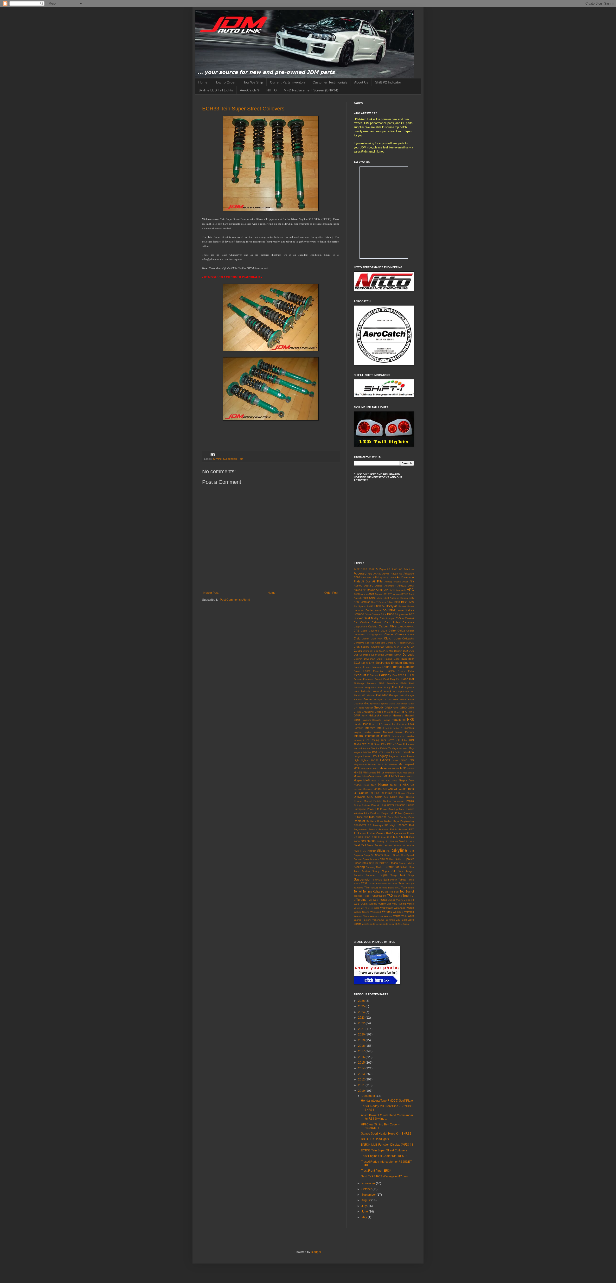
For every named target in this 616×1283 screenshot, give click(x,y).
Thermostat (371, 887)
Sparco (388, 855)
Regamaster (360, 829)
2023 (362, 1017)
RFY (411, 829)
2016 (362, 1057)
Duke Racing (384, 658)
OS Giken (390, 796)
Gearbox (358, 703)
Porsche (400, 805)
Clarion (365, 638)
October (366, 1189)
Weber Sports (361, 912)
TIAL (397, 887)
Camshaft (408, 622)
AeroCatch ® (249, 90)
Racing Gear (407, 817)
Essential (378, 671)
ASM (371, 594)
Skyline (217, 458)
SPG (382, 859)
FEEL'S (409, 675)
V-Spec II (409, 900)
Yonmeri (390, 920)
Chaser (389, 634)
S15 (363, 841)
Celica (401, 630)
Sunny (375, 871)
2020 (362, 1034)
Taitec (410, 879)
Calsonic (377, 622)
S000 (357, 841)
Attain (396, 594)
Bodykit (391, 606)
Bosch (378, 610)
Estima (391, 671)
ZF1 (400, 924)
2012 (362, 1079)
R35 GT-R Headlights (375, 1139)
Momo (357, 776)
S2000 (371, 841)
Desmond (364, 654)
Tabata (402, 879)
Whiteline (398, 912)
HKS (410, 719)
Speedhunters (371, 859)
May (364, 1217)
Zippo (406, 924)
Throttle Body (386, 887)
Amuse (358, 589)
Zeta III (393, 924)
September (369, 1194)
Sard (401, 841)
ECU (357, 662)
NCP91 (358, 785)
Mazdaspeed (406, 764)
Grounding (368, 711)
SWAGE (377, 879)
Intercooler (372, 736)
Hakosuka (375, 715)
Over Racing (406, 797)
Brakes (409, 610)
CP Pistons (400, 642)
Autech (358, 598)
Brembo (359, 614)
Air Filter (377, 581)
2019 (362, 1040)
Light (356, 760)
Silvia (381, 851)
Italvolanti (359, 740)
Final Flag (389, 679)
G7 (364, 695)
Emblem (396, 662)
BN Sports (360, 606)
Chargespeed (374, 634)
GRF (395, 707)
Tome (411, 887)
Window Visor (361, 916)
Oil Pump (386, 793)
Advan (386, 573)
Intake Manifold (383, 732)
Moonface (368, 776)
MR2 (402, 776)
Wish (404, 916)
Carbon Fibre (388, 626)
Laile (387, 752)
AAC (394, 569)
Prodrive (375, 813)
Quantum (409, 813)
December (368, 1096)
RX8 (411, 837)
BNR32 (371, 606)
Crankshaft (377, 646)
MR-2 (387, 776)
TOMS (384, 891)
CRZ (403, 646)
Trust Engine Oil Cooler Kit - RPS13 (384, 1156)
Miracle (372, 772)
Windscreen (376, 916)
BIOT (397, 602)
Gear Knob (407, 699)
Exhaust (360, 675)
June (365, 1211)
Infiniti (388, 728)
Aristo (357, 594)
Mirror (380, 772)
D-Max (389, 651)
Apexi (379, 590)
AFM (376, 577)
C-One (400, 618)
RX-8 (404, 837)
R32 (366, 817)
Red (411, 825)
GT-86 (400, 711)
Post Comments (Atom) (235, 599)
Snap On (369, 855)
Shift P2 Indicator (388, 82)
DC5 (411, 650)
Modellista (408, 772)
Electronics (382, 662)
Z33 (398, 920)
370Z (371, 569)
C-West (409, 618)
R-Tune (358, 817)
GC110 (387, 699)
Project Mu (387, 813)
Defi (356, 654)
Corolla (389, 642)
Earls (396, 658)
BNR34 (380, 606)
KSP (374, 752)
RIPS (363, 833)
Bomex (402, 606)
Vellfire (382, 903)
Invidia (410, 736)
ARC (410, 590)
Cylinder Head (371, 651)
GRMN (357, 711)
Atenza (379, 594)
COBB (397, 638)
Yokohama (378, 920)
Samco (394, 841)
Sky (388, 851)
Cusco (358, 650)
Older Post (331, 592)
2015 (362, 1062)
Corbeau (380, 642)
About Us (361, 82)
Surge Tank (398, 875)
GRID (403, 707)
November (368, 1183)
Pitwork (375, 805)
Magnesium (360, 764)
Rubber (382, 837)
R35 (372, 817)
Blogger (316, 1252)
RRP (360, 837)
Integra (358, 736)
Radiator (359, 821)
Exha (411, 671)
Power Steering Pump (392, 809)
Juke (404, 740)
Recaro (402, 825)
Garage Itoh (396, 695)
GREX (388, 707)
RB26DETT (360, 825)
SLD (411, 850)
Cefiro (392, 630)
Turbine (361, 899)
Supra (384, 875)
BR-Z (392, 610)
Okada (410, 793)
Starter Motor (406, 863)
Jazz (383, 740)
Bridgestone (401, 614)
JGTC (391, 740)
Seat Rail (360, 845)
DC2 (405, 651)
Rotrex (402, 833)
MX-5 (366, 780)
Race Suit (393, 817)
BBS (411, 597)
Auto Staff (383, 598)
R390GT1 (381, 817)
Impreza (370, 728)
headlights (398, 719)
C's (356, 622)
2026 (362, 1000)
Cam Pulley (392, 622)
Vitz (389, 903)
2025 (362, 1006)
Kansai (358, 748)
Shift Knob (360, 851)
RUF (389, 837)
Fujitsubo (366, 691)
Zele (404, 919)
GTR (364, 715)
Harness (398, 715)
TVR (369, 900)
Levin (403, 756)
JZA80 (357, 744)
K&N (383, 744)
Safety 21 (383, 841)
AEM (363, 577)
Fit (397, 679)
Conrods (369, 642)
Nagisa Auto (406, 780)
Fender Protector (363, 679)
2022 (362, 1023)
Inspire (357, 732)
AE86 (357, 577)
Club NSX (376, 638)
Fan (394, 675)
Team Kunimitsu (377, 883)
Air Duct (366, 581)
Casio (364, 630)
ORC (370, 796)
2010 (362, 1090)
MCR (357, 768)
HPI (378, 723)
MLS (399, 772)
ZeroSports (382, 924)
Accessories (363, 573)
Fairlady (385, 675)
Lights (364, 760)
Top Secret (407, 891)
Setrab (410, 845)
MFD (403, 768)
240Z (356, 569)
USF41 (391, 900)
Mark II (382, 764)
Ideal (395, 724)
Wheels (387, 911)
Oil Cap (387, 788)
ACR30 (377, 573)
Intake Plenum (404, 732)
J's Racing (372, 740)
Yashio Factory (362, 920)
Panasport (398, 801)
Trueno (398, 895)
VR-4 (364, 907)
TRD (390, 895)
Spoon (357, 863)
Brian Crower (372, 614)
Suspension (230, 458)
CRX (396, 646)
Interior (385, 736)
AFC (369, 577)
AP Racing (369, 589)
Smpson (358, 855)
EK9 (371, 663)
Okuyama (359, 796)
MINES (358, 772)
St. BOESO (382, 863)
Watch (410, 907)
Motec (378, 776)
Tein (240, 458)
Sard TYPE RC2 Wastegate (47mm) (384, 1176)
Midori (410, 768)
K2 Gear (397, 744)
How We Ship (253, 82)
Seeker (388, 845)
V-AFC (399, 900)
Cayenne (374, 630)
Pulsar (399, 813)
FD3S (401, 675)
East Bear (407, 658)
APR (392, 590)
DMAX (397, 654)
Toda (404, 887)
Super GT (388, 871)
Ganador (382, 695)
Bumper (390, 618)
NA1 (388, 780)
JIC (398, 740)
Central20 (359, 634)
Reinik (393, 829)
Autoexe (394, 598)
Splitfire (399, 859)
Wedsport (375, 912)
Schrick (410, 841)
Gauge (378, 699)
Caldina (364, 622)
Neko (366, 785)
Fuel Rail (397, 687)
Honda (357, 724)
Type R (376, 900)
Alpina (378, 585)
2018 (362, 1045)
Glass (392, 703)
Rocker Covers (376, 833)
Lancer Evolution (402, 752)
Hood (365, 723)
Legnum (393, 756)
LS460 (403, 760)
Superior (358, 875)
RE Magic (390, 825)
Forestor (371, 683)
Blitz (404, 602)
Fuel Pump (384, 687)
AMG (411, 585)
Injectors (409, 728)
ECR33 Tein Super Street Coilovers (243, 109)
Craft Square (361, 646)
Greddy (379, 707)
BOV (385, 610)
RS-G (368, 837)
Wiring (396, 915)
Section (379, 845)
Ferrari (378, 679)
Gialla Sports (380, 703)
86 (388, 569)
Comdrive (359, 642)
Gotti (411, 703)
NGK (373, 785)
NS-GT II (395, 785)
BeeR (374, 602)
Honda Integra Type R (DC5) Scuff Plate (387, 1100)
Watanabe (399, 907)
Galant (371, 695)
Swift (386, 879)
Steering (359, 867)
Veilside (372, 903)
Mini (365, 772)
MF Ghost (393, 768)
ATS (390, 594)
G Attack (385, 691)
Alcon (405, 581)
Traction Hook (361, 895)
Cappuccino (360, 626)
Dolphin (358, 658)
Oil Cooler (361, 793)
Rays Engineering (403, 821)
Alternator (390, 585)
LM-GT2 (374, 760)
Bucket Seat (362, 618)
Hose (372, 724)
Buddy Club (378, 618)
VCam (364, 903)
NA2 (394, 780)
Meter (383, 768)
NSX (406, 784)
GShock (391, 711)
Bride (390, 614)
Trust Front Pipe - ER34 (376, 1170)
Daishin (398, 651)
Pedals (410, 800)
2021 (362, 1029)
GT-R (357, 715)
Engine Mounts (372, 667)
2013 (362, 1074)
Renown (403, 829)
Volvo (357, 907)
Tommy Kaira (371, 891)
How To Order (225, 82)
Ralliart (388, 821)
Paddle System (382, 801)
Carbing (372, 626)
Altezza (402, 585)
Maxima (393, 764)
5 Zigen (381, 569)
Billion (390, 602)
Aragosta (401, 590)
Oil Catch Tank (404, 789)
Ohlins (378, 789)
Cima (411, 634)
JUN (411, 740)
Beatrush (365, 601)
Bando (404, 598)
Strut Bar (393, 867)
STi (384, 867)
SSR (371, 863)
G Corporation (401, 691)
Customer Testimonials (330, 82)
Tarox (357, 883)
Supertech (371, 875)
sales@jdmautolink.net (369, 151)
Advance (409, 573)
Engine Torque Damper (398, 667)
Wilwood (409, 911)
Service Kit (399, 845)
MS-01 (410, 776)
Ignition (402, 724)
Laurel (366, 756)
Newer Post (210, 592)
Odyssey (367, 789)
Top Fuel (394, 891)
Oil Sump (399, 793)
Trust (406, 895)
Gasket (368, 699)
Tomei (358, 891)
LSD (411, 760)
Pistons (366, 805)
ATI (385, 594)
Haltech (387, 715)
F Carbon (372, 675)
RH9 (356, 833)
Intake (367, 732)
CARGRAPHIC (406, 626)
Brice (383, 614)
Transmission (378, 895)
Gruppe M (380, 711)
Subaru (404, 867)
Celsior (410, 630)
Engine (358, 667)
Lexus (410, 756)
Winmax (388, 916)
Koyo (357, 752)
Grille (411, 707)
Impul (380, 728)
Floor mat (407, 679)
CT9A (410, 646)
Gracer (369, 707)
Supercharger (406, 871)
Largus (358, 756)
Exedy (401, 671)
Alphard (368, 585)
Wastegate (386, 907)
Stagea (394, 863)
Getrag (368, 703)
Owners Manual (363, 801)
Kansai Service (371, 748)
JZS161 (366, 744)
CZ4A (382, 651)
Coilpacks (408, 638)
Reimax (373, 829)
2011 (362, 1085)
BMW (411, 601)
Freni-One (392, 683)
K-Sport (375, 744)
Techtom (392, 883)
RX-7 (396, 837)
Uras (384, 899)
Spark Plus (399, 855)
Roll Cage (392, 833)
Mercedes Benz (369, 768)
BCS (356, 602)
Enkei (357, 671)
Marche (372, 764)
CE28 (384, 630)
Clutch (388, 638)
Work (411, 915)
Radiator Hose (374, 821)
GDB (395, 699)
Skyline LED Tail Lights (216, 90)
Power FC (373, 809)
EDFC (364, 663)
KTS (381, 752)
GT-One (409, 711)
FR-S (381, 683)
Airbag (388, 581)
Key (411, 748)
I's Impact (386, 724)
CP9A (410, 642)
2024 (362, 1012)
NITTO (271, 90)
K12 (389, 744)
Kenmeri (403, 748)
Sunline (365, 871)
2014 (362, 1068)
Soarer (379, 855)
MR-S (395, 776)
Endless (408, 662)
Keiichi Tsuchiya (389, 748)
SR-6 (365, 863)
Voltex (410, 903)
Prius (366, 813)
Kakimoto (408, 744)
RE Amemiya (375, 825)
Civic (357, 638)
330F (364, 569)
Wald (376, 907)
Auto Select (369, 597)
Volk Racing (399, 903)
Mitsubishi (390, 772)
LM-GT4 (385, 760)
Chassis (400, 634)
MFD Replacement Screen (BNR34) (311, 90)
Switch (393, 879)
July (364, 1206)
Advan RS (397, 573)
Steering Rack (374, 867)
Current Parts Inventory (288, 82)
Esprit (366, 671)
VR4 (370, 907)
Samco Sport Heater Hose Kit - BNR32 (386, 1133)
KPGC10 (366, 752)
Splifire (390, 859)
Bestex (382, 602)
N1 (382, 780)
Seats (370, 845)
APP (386, 589)
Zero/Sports (368, 924)
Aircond (397, 581)
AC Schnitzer (406, 569)
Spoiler (409, 859)
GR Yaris (359, 707)
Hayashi (366, 720)
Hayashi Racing (381, 720)
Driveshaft (369, 658)
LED (374, 756)
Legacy (383, 756)
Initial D (397, 728)
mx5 (374, 780)
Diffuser (389, 654)
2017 (362, 1051)
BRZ (411, 614)
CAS (356, 630)
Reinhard (384, 829)
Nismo (383, 784)
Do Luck (408, 654)
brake (400, 610)
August (366, 1200)
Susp (411, 875)
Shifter (371, 851)
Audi (411, 594)
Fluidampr (359, 683)
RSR (374, 837)
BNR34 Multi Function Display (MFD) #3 (387, 1144)
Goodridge (402, 703)
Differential (377, 654)
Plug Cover (387, 805)
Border (369, 610)
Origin (378, 796)
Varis (356, 903)
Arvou (364, 594)
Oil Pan (374, 793)
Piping (357, 805)
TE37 (364, 883)
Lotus (395, 760)
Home (202, 82)
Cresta (389, 646)
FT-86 (403, 683)
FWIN (376, 691)
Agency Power (387, 577)
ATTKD (404, 594)
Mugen (358, 780)
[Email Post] (212, 454)
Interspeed (398, 736)
